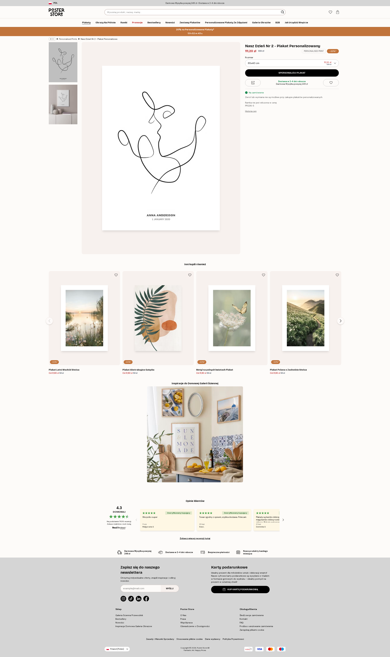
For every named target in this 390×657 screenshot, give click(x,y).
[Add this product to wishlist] (331, 82)
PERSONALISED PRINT (314, 51)
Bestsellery (120, 619)
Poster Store (202, 648)
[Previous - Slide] (49, 321)
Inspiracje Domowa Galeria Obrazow (133, 626)
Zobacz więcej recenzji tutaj (195, 538)
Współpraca (186, 622)
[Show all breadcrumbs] (52, 39)
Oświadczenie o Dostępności (195, 626)
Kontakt (244, 619)
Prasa (183, 619)
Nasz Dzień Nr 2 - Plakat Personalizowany (99, 39)
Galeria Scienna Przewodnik (129, 615)
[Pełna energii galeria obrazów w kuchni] (195, 434)
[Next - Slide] (340, 321)
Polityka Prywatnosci (233, 639)
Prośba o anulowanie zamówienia (256, 626)
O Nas (183, 615)
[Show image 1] (63, 62)
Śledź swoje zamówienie (252, 615)
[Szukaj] (283, 12)
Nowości (119, 622)
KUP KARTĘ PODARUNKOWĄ (242, 589)
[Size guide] (253, 82)
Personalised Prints (68, 39)
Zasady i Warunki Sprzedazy (160, 639)
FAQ (241, 622)
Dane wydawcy (212, 639)
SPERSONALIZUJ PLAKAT (291, 73)
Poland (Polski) (117, 649)
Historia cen (251, 111)
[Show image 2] (63, 104)
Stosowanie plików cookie (190, 639)
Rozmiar (249, 57)
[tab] (330, 12)
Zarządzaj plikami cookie (252, 630)
